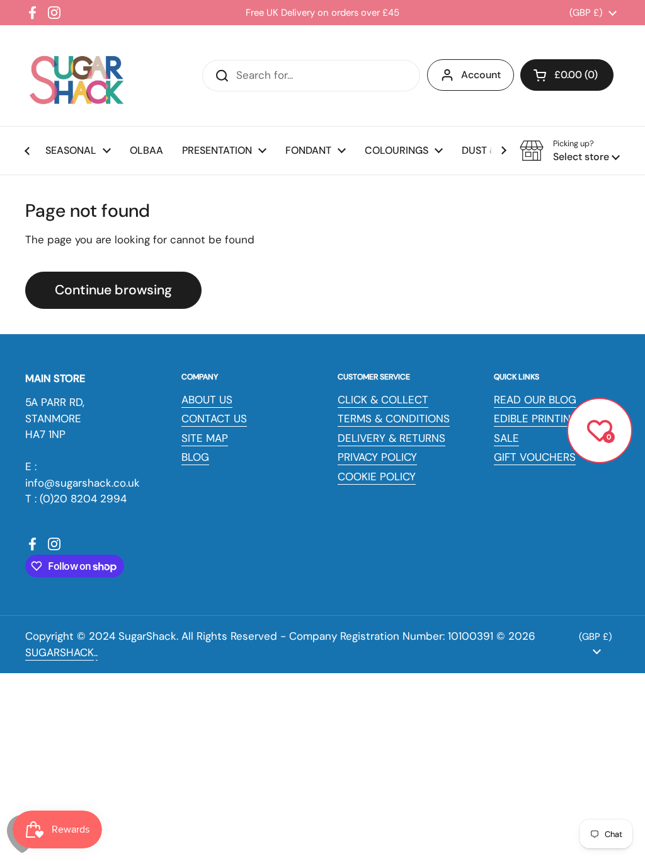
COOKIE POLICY (377, 476)
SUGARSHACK (59, 652)
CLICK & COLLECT (383, 400)
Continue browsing (113, 290)
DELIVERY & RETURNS (391, 438)
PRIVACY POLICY (377, 457)
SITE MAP (204, 438)
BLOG (195, 457)
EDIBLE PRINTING (536, 418)
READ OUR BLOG (535, 400)
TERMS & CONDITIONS (394, 418)
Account (481, 74)
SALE (506, 438)
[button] (567, 75)
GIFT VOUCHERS (535, 457)
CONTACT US (214, 418)
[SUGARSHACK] (75, 75)
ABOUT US (206, 400)
